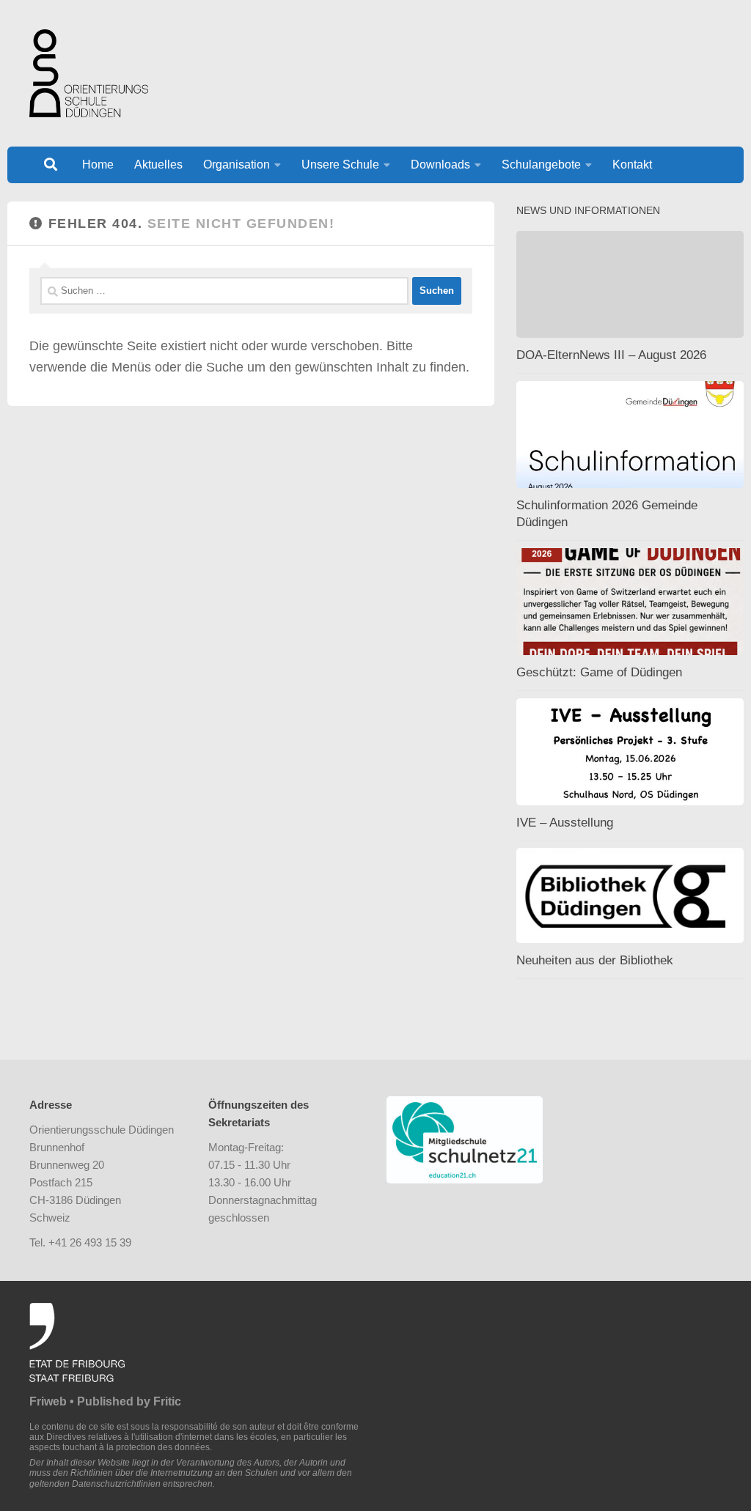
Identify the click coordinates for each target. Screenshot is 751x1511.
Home (98, 164)
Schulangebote (541, 164)
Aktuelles (158, 164)
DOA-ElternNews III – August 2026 (611, 355)
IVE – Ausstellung (564, 823)
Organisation (236, 164)
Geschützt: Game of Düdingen (599, 672)
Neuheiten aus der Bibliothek (594, 960)
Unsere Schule (340, 164)
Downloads (440, 164)
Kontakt (632, 164)
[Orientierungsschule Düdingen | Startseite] (88, 73)
